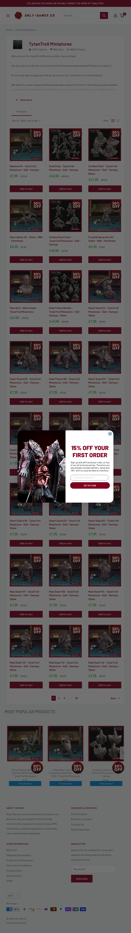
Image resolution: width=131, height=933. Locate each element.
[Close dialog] (110, 433)
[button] (89, 489)
